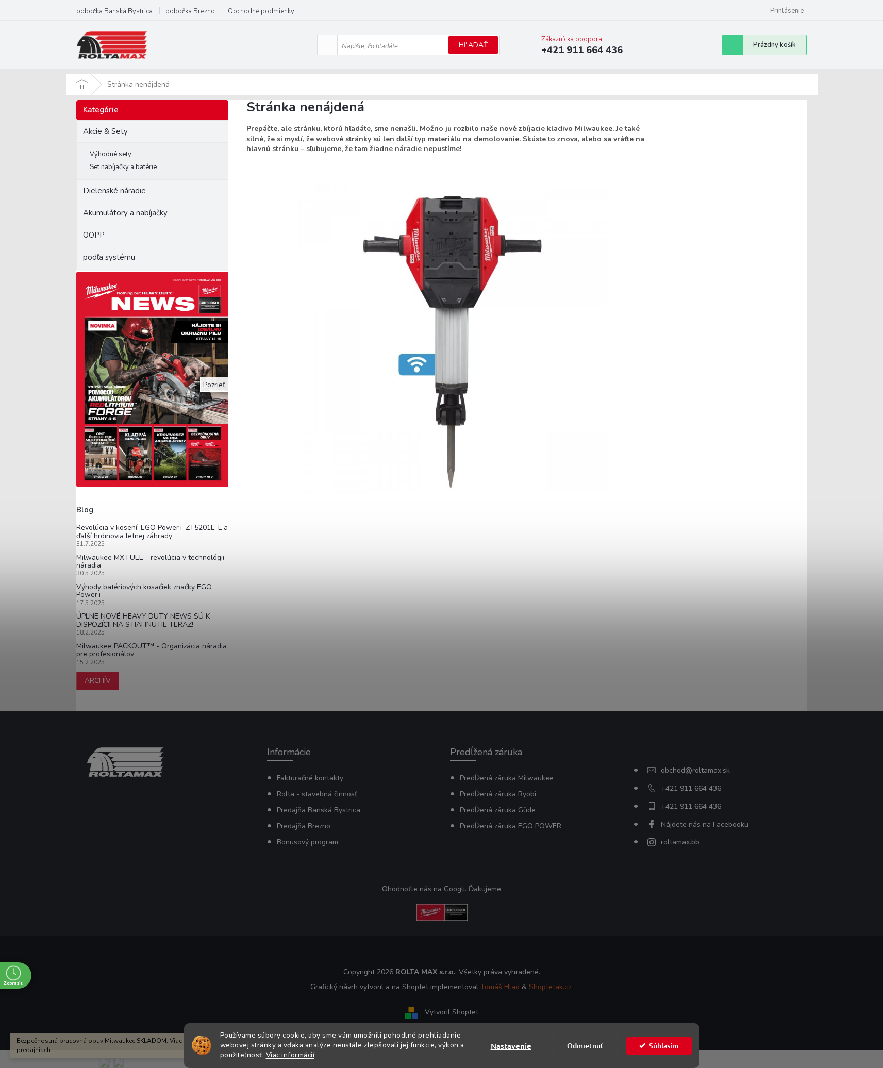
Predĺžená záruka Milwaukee (507, 778)
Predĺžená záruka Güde (498, 810)
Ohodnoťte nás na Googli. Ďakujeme (441, 889)
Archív (98, 681)
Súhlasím (663, 1045)
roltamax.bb (680, 842)
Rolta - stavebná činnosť (317, 794)
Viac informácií (290, 1055)
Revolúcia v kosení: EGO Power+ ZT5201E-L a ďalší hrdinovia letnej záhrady (152, 532)
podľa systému (109, 257)
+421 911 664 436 (691, 788)
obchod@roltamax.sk (695, 770)
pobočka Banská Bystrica (114, 11)
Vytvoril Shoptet (451, 1012)
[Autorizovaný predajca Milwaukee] (442, 911)
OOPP (94, 235)
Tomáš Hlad (500, 987)
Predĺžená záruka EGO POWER (510, 826)
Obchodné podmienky (261, 11)
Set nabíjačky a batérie (123, 167)
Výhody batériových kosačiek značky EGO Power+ (144, 591)
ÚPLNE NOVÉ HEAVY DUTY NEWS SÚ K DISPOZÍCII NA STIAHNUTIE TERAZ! (143, 620)
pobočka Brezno (190, 11)
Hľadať (473, 45)
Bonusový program (307, 842)
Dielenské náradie (114, 191)
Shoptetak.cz (550, 987)
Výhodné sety (110, 154)
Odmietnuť (585, 1045)
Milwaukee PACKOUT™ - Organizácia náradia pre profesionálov (151, 650)
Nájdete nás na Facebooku (704, 824)
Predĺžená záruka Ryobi (498, 794)
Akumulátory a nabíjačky (125, 213)
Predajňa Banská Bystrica (318, 810)
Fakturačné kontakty (310, 778)
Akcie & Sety (105, 131)
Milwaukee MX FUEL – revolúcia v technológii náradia (150, 562)
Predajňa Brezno (303, 826)
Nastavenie (511, 1046)
